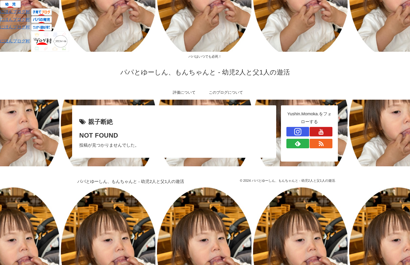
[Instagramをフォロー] (297, 131)
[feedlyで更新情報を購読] (297, 143)
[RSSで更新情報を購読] (321, 143)
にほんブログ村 (15, 11)
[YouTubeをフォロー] (321, 131)
